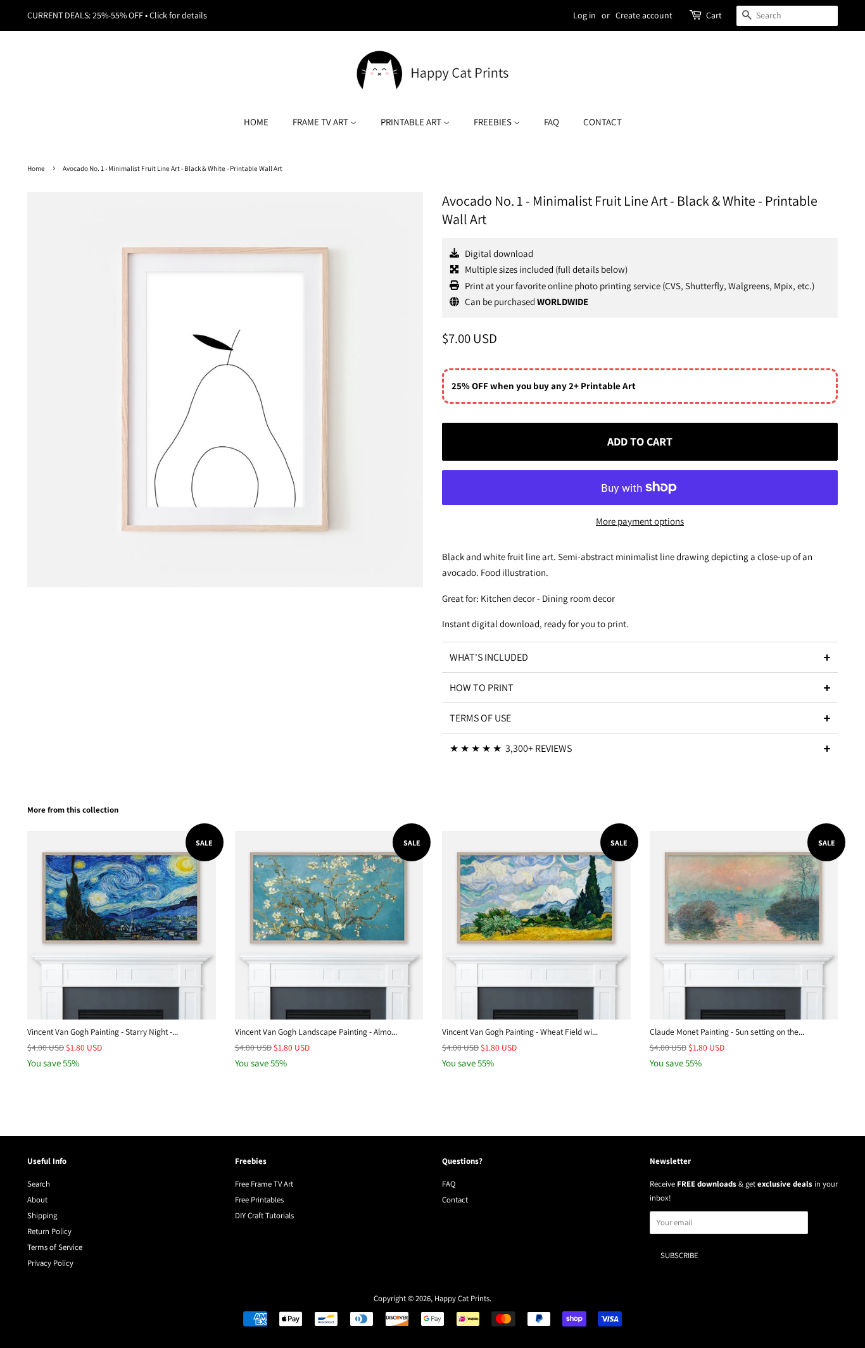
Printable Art (412, 122)
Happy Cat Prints (461, 1298)
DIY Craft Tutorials (264, 1215)
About (37, 1199)
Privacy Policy (50, 1263)
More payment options (640, 521)
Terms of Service (54, 1247)
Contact (602, 122)
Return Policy (49, 1231)
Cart (714, 15)
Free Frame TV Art (264, 1183)
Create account (644, 15)
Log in (584, 15)
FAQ (551, 122)
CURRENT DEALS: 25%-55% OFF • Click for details (117, 15)
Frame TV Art (321, 122)
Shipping (42, 1215)
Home (256, 122)
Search (38, 1183)
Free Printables (259, 1199)
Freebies (494, 122)
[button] (640, 657)
